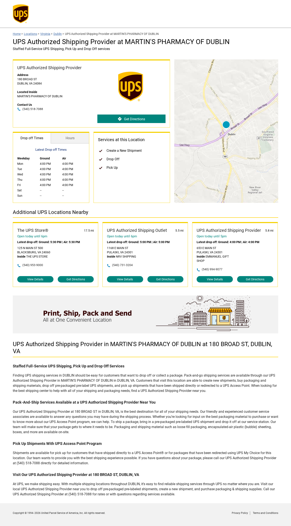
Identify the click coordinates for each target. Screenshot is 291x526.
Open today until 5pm (212, 236)
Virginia (45, 34)
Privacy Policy (240, 513)
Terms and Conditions (265, 513)
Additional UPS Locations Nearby (50, 212)
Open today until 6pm (32, 236)
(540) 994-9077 (212, 269)
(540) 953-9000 (32, 265)
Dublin (57, 34)
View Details (35, 279)
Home (17, 34)
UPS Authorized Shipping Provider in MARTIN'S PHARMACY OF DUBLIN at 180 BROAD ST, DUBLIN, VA (142, 348)
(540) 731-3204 (122, 265)
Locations (30, 34)
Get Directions (134, 119)
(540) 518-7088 (32, 109)
